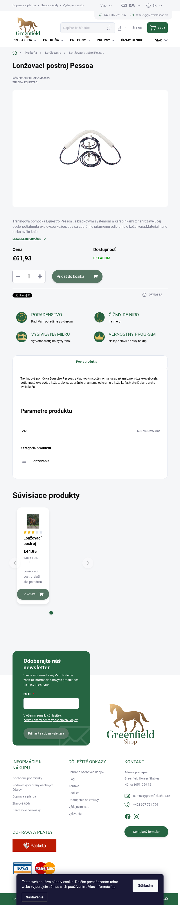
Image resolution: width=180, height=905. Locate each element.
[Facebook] (127, 815)
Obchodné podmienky (27, 778)
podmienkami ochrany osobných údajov (50, 720)
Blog (71, 779)
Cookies (73, 793)
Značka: (25, 82)
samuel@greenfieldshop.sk (151, 795)
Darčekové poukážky (27, 810)
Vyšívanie (74, 813)
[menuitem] (25, 40)
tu (113, 887)
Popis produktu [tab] (86, 361)
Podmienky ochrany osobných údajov (33, 787)
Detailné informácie (27, 238)
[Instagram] (136, 815)
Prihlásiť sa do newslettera (46, 733)
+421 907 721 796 (145, 804)
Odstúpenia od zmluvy (83, 800)
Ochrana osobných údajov (86, 772)
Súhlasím (145, 885)
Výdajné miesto (73, 5)
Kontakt (73, 786)
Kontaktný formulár (146, 831)
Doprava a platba (24, 5)
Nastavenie (34, 897)
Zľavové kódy (49, 5)
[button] (51, 612)
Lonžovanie (40, 461)
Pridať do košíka (70, 276)
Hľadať (109, 28)
